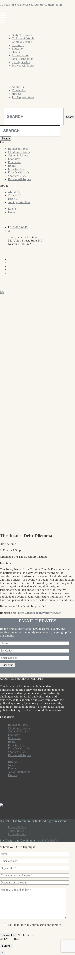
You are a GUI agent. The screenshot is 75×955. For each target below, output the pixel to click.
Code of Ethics (17, 834)
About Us (18, 87)
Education (18, 48)
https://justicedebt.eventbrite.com (39, 612)
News (11, 765)
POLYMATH (50, 840)
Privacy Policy (17, 827)
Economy (18, 45)
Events (12, 208)
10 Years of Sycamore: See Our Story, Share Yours (31, 4)
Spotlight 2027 (21, 62)
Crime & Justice (22, 41)
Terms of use (16, 830)
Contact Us (19, 90)
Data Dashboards (22, 58)
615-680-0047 (19, 227)
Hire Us (16, 93)
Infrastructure (20, 55)
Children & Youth (23, 38)
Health (16, 52)
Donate (12, 212)
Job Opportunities (23, 97)
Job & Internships (19, 771)
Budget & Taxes (22, 35)
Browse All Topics (23, 65)
